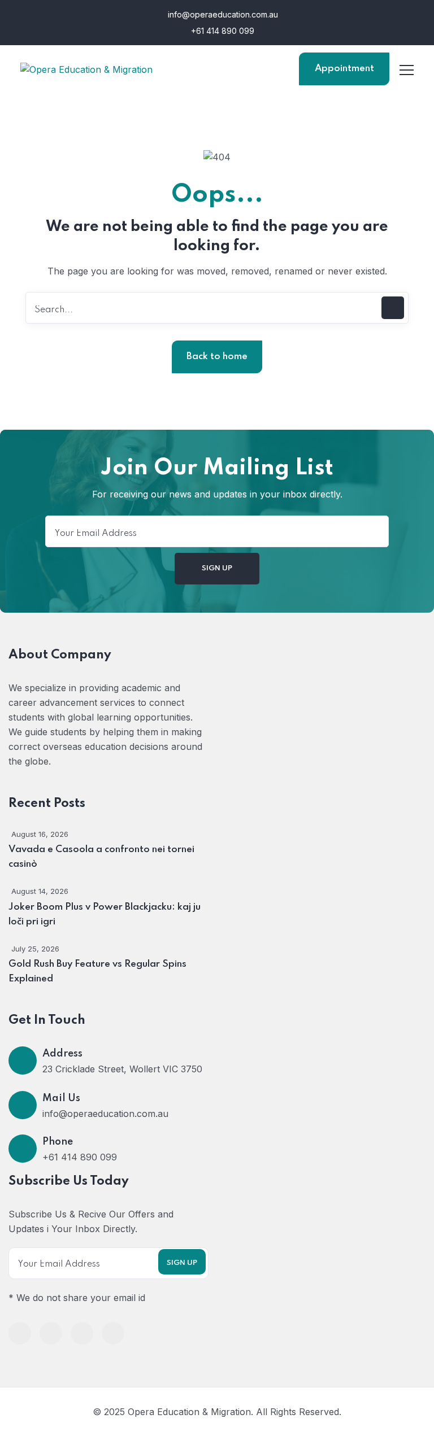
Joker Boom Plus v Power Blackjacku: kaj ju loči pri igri (104, 914)
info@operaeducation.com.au (223, 14)
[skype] (82, 1333)
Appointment (344, 68)
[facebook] (19, 1333)
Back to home (217, 356)
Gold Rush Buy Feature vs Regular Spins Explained (97, 971)
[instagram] (113, 1333)
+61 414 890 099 (221, 31)
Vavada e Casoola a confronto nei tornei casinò (101, 857)
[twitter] (51, 1333)
